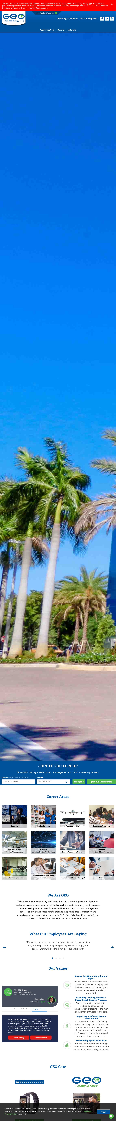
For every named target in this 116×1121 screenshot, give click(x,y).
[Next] (111, 944)
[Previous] (4, 944)
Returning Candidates (67, 18)
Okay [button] (103, 1112)
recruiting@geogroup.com (38, 8)
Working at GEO (47, 30)
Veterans (72, 30)
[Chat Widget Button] (111, 1116)
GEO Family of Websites (45, 13)
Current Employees (89, 18)
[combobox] (18, 781)
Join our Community (101, 781)
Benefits (61, 30)
